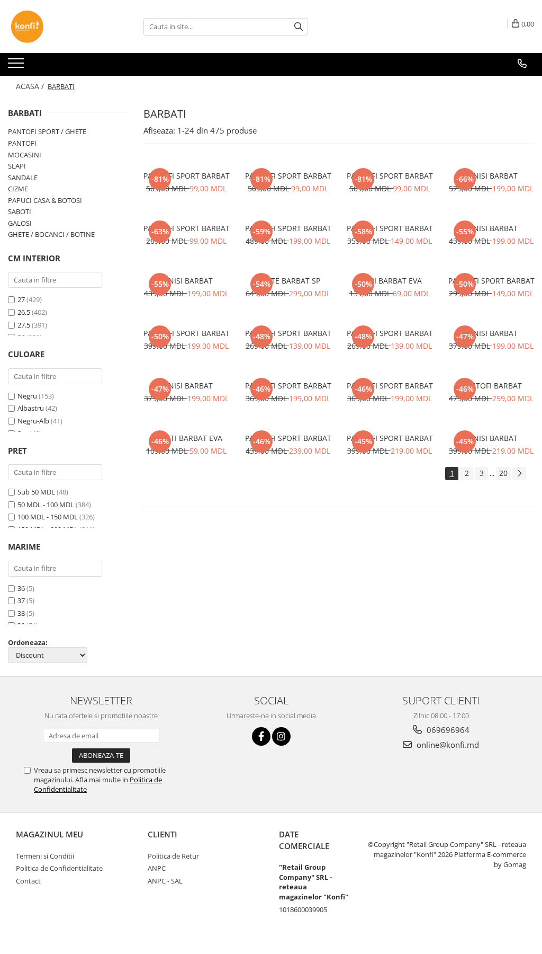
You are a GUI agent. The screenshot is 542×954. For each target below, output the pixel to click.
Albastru (30, 408)
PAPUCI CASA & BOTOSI (45, 200)
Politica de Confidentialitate (59, 868)
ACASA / (31, 86)
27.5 (23, 325)
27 (21, 299)
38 (21, 613)
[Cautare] (298, 27)
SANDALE (23, 177)
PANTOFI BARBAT (491, 386)
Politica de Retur (173, 856)
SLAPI (17, 166)
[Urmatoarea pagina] (519, 473)
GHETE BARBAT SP (288, 281)
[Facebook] (261, 736)
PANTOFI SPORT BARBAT (186, 176)
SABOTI (19, 211)
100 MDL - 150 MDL (47, 517)
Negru (27, 396)
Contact (28, 881)
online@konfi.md (446, 744)
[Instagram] (281, 736)
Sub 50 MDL (36, 492)
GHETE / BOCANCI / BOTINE (51, 234)
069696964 (446, 730)
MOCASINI (24, 155)
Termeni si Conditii (45, 856)
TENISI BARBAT (491, 176)
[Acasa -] (61, 26)
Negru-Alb (33, 421)
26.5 (23, 312)
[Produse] (17, 66)
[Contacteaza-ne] (522, 63)
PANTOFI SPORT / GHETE (47, 131)
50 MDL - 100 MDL (45, 504)
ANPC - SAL (165, 881)
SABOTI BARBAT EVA (186, 438)
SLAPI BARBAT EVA (389, 281)
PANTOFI (22, 143)
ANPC (157, 868)
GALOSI (20, 223)
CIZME (18, 188)
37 (21, 600)
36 (21, 588)
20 (503, 473)
